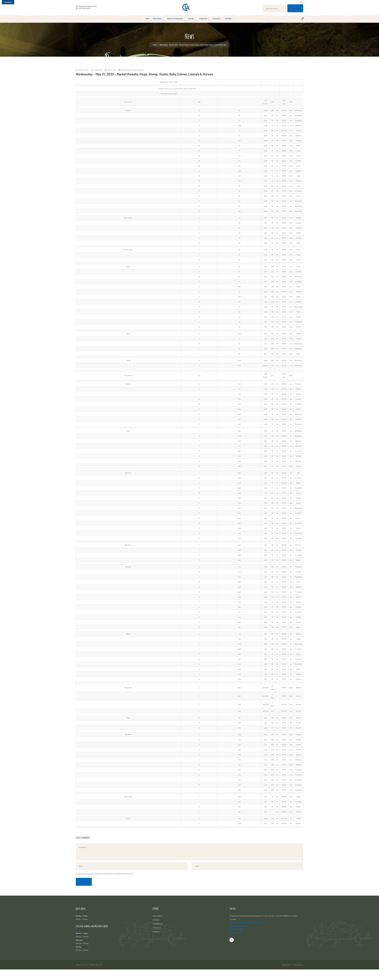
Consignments (158, 924)
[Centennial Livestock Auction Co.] (186, 7)
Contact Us (157, 928)
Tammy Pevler (83, 70)
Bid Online (156, 932)
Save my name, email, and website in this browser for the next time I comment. (105, 874)
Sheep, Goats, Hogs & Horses (132, 70)
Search (295, 8)
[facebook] (231, 940)
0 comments (97, 70)
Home (155, 45)
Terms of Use (286, 965)
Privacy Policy (298, 965)
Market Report (158, 916)
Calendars (156, 920)
